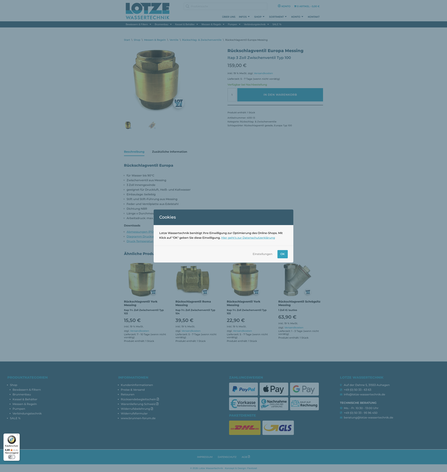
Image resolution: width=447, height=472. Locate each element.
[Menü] (18, 436)
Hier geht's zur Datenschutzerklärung (248, 237)
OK (282, 254)
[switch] (11, 457)
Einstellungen (262, 254)
